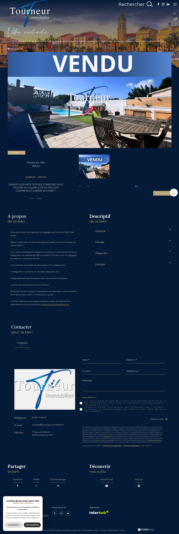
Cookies (122, 530)
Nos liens (104, 530)
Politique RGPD (113, 530)
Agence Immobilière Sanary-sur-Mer (23, 41)
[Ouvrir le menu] (175, 4)
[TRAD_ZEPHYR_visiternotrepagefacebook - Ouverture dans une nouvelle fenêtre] (158, 5)
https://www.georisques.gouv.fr (55, 304)
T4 (77, 41)
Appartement (69, 41)
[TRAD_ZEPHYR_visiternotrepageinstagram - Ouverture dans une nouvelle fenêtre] (163, 5)
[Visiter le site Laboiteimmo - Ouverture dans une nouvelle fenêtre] (145, 529)
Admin (97, 530)
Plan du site (76, 530)
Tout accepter (32, 525)
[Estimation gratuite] (174, 193)
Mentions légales (87, 530)
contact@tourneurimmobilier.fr (48, 425)
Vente (43, 41)
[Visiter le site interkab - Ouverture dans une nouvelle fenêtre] (99, 512)
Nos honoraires (66, 530)
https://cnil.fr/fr (107, 436)
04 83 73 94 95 (39, 417)
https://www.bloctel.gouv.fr (154, 440)
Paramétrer (13, 525)
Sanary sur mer (54, 41)
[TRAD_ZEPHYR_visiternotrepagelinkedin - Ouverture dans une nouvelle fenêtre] (168, 5)
